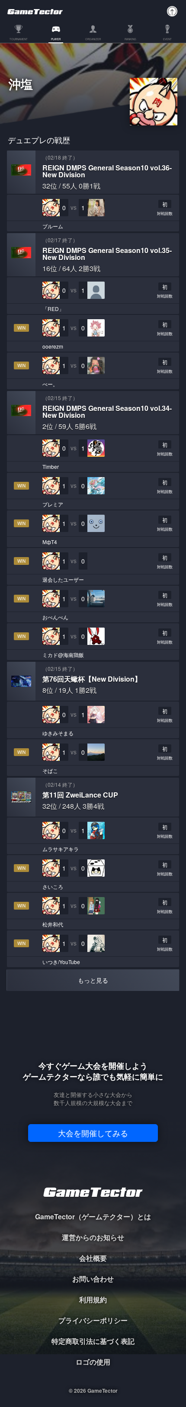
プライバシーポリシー (93, 1320)
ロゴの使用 (93, 1362)
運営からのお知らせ (93, 1237)
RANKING (130, 39)
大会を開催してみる (93, 1132)
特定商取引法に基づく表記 (93, 1341)
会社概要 (93, 1258)
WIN (21, 328)
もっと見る (93, 980)
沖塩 (21, 85)
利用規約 (93, 1299)
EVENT (167, 39)
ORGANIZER (93, 39)
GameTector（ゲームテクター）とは (93, 1216)
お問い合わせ (93, 1279)
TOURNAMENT (19, 39)
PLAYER (56, 39)
